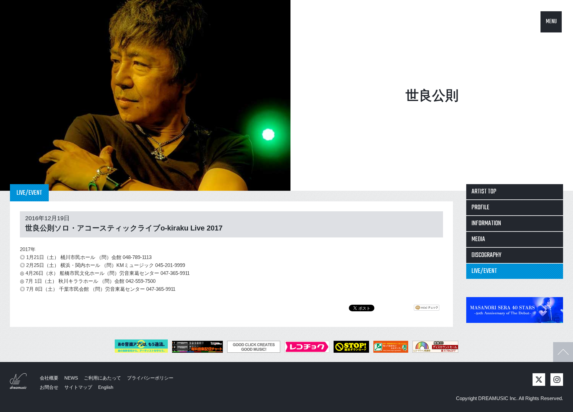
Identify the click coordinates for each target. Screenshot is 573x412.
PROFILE (480, 207)
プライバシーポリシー (150, 378)
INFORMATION (486, 223)
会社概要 (49, 378)
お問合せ (49, 387)
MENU (551, 21)
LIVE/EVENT (484, 271)
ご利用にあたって (102, 378)
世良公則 (432, 95)
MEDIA (478, 239)
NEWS (71, 378)
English (105, 387)
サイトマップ (78, 387)
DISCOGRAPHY (486, 255)
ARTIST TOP (484, 191)
